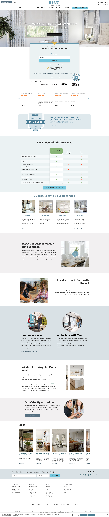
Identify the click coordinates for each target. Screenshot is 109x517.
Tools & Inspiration (67, 484)
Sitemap (32, 504)
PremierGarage (31, 493)
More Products (59, 7)
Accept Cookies (92, 515)
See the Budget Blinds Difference (54, 187)
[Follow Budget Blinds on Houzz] (86, 475)
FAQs (64, 493)
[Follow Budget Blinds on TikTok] (96, 475)
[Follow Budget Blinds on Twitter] (91, 475)
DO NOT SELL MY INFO (65, 504)
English (15, 2)
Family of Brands (33, 484)
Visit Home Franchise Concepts (34, 498)
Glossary (64, 492)
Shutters (31, 7)
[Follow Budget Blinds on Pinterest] (93, 475)
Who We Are (48, 486)
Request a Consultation (54, 34)
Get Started (54, 60)
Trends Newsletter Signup (67, 489)
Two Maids (30, 496)
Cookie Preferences (75, 504)
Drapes (37, 7)
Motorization (44, 7)
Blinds (20, 7)
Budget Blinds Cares (49, 490)
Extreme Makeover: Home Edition (68, 487)
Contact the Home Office (16, 492)
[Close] (107, 515)
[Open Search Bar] (106, 7)
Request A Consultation (16, 486)
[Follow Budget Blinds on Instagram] (83, 475)
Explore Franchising (32, 415)
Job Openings (48, 498)
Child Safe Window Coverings (51, 493)
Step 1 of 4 (55, 54)
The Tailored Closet (32, 495)
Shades (25, 7)
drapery (33, 384)
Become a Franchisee (49, 496)
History (47, 489)
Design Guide (65, 486)
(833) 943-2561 (104, 5)
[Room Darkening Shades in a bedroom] (76, 440)
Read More (21, 463)
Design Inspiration (66, 490)
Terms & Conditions (48, 504)
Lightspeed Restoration (32, 492)
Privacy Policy (72, 73)
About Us (67, 7)
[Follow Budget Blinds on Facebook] (80, 475)
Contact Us (15, 484)
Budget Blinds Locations (16, 489)
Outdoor (51, 7)
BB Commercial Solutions (33, 486)
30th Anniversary (48, 492)
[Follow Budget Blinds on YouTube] (88, 475)
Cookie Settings (76, 515)
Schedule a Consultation (79, 7)
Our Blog (82, 484)
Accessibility (56, 504)
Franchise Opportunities (7, 2)
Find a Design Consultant (16, 487)
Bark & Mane (31, 487)
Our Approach (48, 487)
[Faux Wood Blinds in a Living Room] (59, 440)
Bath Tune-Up (31, 489)
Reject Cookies (84, 515)
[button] (102, 2)
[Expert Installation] (43, 440)
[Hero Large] (26, 440)
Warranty (47, 495)
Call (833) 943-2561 (15, 490)
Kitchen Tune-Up (31, 490)
